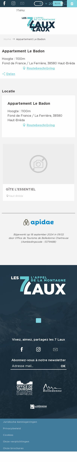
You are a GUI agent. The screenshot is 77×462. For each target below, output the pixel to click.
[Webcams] (62, 3)
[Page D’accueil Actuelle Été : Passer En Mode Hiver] (38, 3)
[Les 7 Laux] (38, 293)
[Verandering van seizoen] (39, 3)
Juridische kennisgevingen (20, 421)
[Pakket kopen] (72, 3)
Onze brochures (13, 448)
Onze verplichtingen (16, 441)
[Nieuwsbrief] (22, 3)
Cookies (8, 435)
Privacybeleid (12, 428)
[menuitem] (38, 23)
